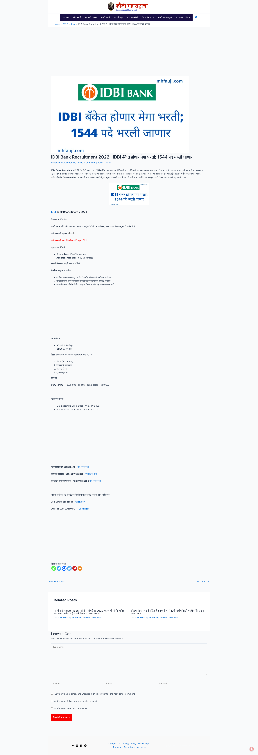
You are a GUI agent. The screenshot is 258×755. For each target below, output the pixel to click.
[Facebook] (64, 568)
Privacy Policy (129, 743)
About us (141, 747)
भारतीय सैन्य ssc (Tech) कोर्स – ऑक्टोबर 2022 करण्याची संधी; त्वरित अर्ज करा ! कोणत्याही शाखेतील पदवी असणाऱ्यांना (89, 612)
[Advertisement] (129, 47)
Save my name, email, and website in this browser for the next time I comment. (95, 693)
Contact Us (114, 743)
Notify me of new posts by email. (70, 708)
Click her (80, 501)
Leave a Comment (86, 162)
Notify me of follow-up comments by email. (75, 701)
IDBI (53, 212)
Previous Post (57, 581)
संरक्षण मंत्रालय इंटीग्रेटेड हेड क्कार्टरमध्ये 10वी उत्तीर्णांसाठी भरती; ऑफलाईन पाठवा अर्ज (167, 612)
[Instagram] (77, 745)
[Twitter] (69, 568)
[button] (189, 17)
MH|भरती (74, 617)
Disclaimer (143, 743)
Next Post (203, 581)
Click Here (84, 508)
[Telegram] (59, 568)
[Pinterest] (74, 568)
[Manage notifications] (252, 749)
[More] (80, 568)
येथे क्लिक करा (84, 466)
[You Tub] (73, 745)
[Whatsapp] (53, 568)
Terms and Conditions (124, 747)
